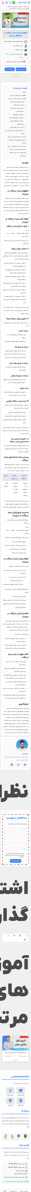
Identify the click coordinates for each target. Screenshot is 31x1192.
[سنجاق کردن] (14, 935)
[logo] (22, 3)
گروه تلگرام (20, 1105)
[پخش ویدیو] (15, 20)
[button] (29, 2)
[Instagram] (18, 765)
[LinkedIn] (12, 765)
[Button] (13, 2)
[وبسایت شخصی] (25, 765)
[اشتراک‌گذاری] (26, 935)
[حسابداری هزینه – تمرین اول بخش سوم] (15, 1043)
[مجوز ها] (15, 1136)
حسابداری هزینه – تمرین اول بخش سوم (15, 1052)
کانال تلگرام (10, 1105)
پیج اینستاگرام (10, 1095)
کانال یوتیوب (21, 1095)
